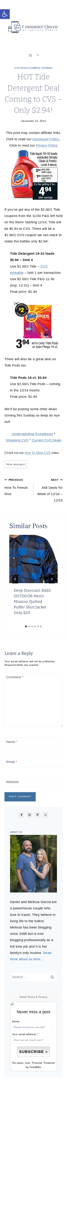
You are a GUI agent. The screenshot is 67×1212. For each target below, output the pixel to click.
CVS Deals (22, 68)
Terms (31, 996)
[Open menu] (30, 55)
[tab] (26, 626)
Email (11, 762)
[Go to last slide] (15, 579)
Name (12, 742)
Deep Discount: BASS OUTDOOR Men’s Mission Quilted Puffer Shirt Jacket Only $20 (32, 601)
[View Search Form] (38, 55)
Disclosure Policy (46, 139)
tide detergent (15, 464)
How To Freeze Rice (16, 487)
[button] (5, 14)
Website (12, 782)
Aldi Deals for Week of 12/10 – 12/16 (50, 490)
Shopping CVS (17, 440)
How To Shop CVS (38, 452)
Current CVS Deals (46, 440)
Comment (14, 677)
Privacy (42, 996)
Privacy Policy (47, 145)
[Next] (52, 579)
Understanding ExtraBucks (32, 434)
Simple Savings (41, 68)
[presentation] (33, 559)
